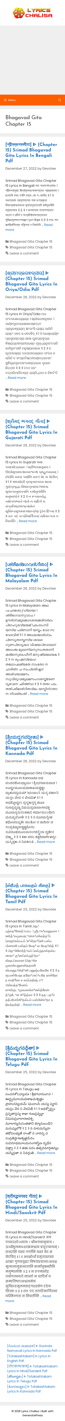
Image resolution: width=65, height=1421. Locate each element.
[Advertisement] (32, 60)
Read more (17, 377)
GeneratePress (32, 1415)
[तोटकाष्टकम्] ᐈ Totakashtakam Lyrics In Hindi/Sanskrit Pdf (32, 1368)
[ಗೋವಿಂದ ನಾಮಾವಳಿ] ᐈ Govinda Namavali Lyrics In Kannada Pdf (32, 1348)
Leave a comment (24, 253)
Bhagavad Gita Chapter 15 (31, 241)
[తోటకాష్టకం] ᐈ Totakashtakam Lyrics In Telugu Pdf (29, 1378)
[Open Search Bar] (59, 100)
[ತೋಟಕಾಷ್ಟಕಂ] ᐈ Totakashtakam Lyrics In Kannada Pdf (31, 1389)
